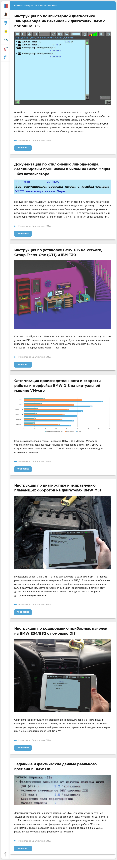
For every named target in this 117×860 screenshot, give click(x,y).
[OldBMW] (5, 5)
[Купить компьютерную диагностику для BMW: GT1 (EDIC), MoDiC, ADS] (5, 31)
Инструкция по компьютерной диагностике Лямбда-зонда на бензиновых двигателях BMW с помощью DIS (59, 21)
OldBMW (18, 6)
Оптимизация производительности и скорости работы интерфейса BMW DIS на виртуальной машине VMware (57, 385)
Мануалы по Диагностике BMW (34, 140)
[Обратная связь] (5, 57)
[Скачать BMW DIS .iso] (5, 40)
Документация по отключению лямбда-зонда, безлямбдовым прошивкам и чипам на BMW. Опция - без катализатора (62, 169)
